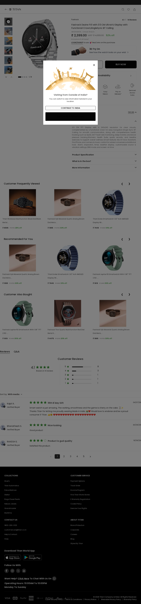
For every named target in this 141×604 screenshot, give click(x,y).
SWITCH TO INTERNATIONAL (70, 116)
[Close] (70, 63)
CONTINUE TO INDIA (70, 108)
